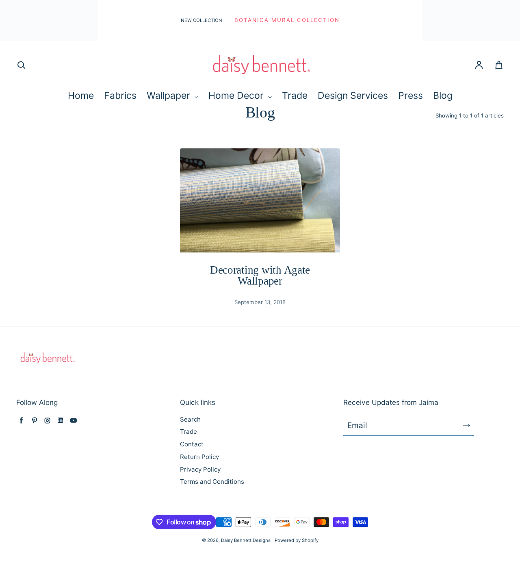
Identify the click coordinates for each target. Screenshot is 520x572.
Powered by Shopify (296, 540)
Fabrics (120, 95)
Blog (443, 95)
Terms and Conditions (212, 481)
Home (81, 95)
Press (410, 95)
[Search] (21, 65)
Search (190, 419)
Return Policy (199, 457)
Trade (295, 95)
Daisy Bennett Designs (246, 540)
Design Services (353, 95)
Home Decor (237, 95)
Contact (192, 444)
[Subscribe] (466, 425)
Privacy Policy (200, 469)
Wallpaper (170, 95)
